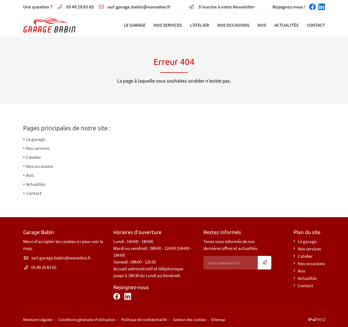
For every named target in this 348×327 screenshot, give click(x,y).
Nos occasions (233, 25)
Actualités (286, 25)
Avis (261, 25)
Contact (316, 25)
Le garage (134, 25)
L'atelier (199, 25)
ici (79, 241)
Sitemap (218, 319)
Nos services (168, 25)
